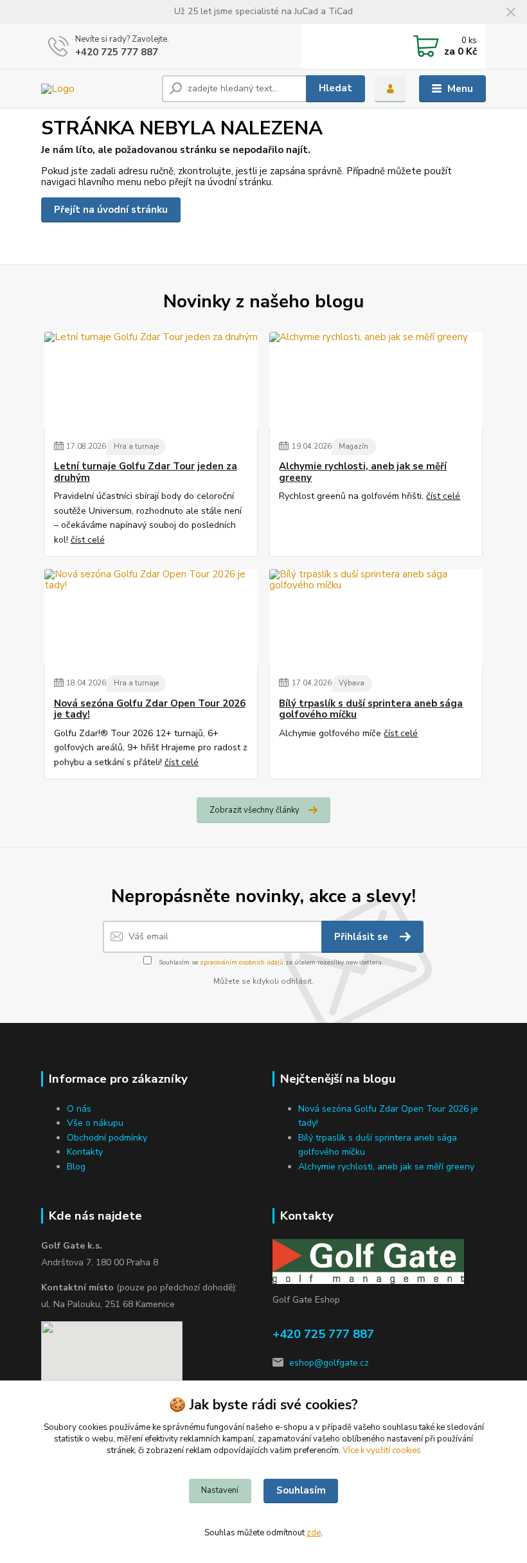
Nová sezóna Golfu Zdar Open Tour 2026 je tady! (150, 709)
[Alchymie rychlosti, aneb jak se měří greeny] (376, 380)
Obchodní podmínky (107, 1138)
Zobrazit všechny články (254, 810)
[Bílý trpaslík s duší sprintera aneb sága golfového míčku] (376, 617)
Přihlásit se (362, 936)
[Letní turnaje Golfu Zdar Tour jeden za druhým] (151, 380)
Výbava (351, 683)
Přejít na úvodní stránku (111, 209)
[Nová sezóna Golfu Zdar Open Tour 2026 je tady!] (151, 617)
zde (314, 1533)
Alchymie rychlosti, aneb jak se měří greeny (363, 472)
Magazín (353, 446)
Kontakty (85, 1152)
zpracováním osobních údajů (241, 962)
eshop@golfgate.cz (329, 1363)
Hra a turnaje (136, 446)
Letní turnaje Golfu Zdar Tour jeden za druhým (145, 472)
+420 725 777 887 (116, 52)
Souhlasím (301, 1490)
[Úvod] (96, 89)
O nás (79, 1109)
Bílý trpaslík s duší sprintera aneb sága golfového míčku (371, 709)
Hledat (335, 88)
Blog (76, 1167)
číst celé (88, 540)
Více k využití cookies (382, 1450)
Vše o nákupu (95, 1123)
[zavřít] (511, 13)
